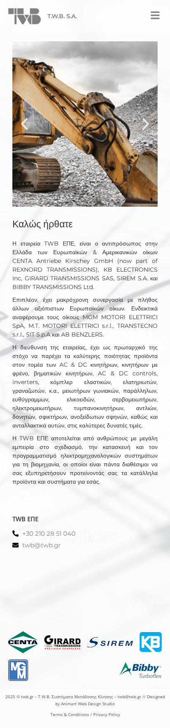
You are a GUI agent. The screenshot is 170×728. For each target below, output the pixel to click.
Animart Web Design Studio (88, 704)
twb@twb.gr (129, 696)
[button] (155, 15)
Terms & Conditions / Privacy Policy (85, 714)
